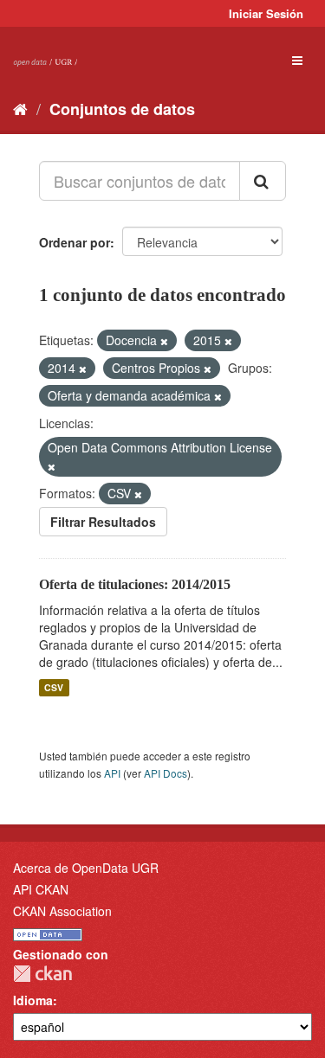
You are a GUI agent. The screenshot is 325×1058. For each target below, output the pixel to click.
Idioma (33, 1000)
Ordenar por (74, 242)
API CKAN (40, 889)
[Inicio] (20, 108)
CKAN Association (62, 911)
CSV (53, 687)
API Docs (165, 773)
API (112, 773)
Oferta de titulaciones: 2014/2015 (135, 584)
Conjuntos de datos (122, 109)
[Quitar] (164, 341)
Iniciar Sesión (266, 13)
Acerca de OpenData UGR (86, 867)
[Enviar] (262, 181)
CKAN (42, 974)
